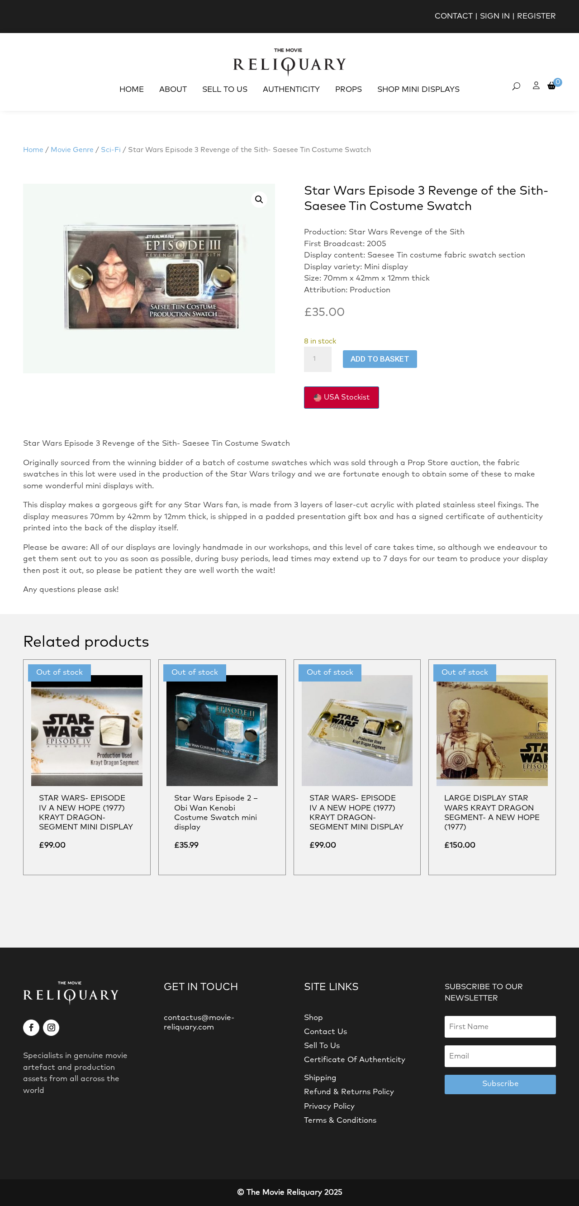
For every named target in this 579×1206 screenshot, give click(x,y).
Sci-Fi (111, 150)
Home (131, 90)
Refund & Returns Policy (349, 1092)
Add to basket (380, 358)
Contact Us (325, 1032)
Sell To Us (224, 90)
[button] (259, 199)
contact (454, 16)
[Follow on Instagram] (51, 1028)
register (536, 16)
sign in (495, 16)
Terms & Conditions (340, 1121)
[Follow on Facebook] (31, 1028)
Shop (313, 1018)
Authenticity (291, 90)
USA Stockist (347, 397)
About (173, 90)
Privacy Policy (329, 1107)
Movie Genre (72, 150)
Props (348, 90)
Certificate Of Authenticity (354, 1060)
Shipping (320, 1078)
